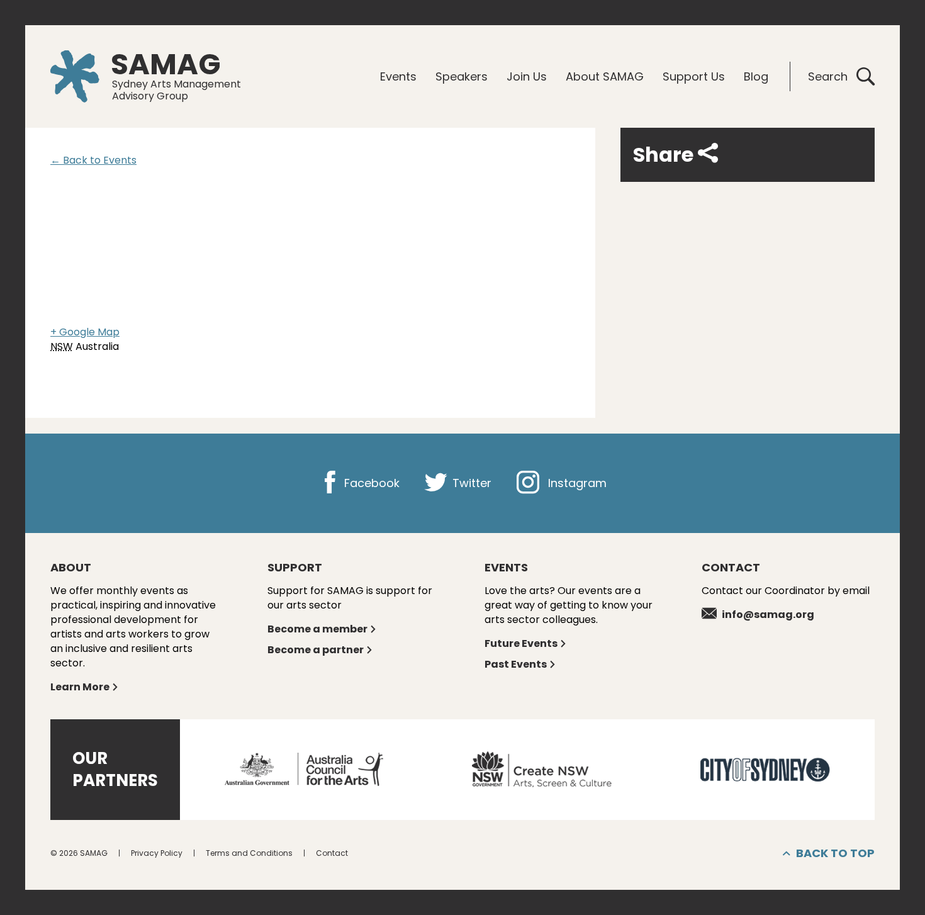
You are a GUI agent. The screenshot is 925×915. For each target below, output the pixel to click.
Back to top (835, 853)
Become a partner (315, 650)
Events (398, 76)
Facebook (370, 483)
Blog (756, 76)
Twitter (470, 483)
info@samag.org (768, 614)
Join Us (527, 76)
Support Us (694, 76)
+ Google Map (85, 332)
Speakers (461, 76)
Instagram (576, 483)
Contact (332, 853)
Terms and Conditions (249, 853)
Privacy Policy (156, 853)
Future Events (521, 643)
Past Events (516, 664)
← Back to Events (93, 160)
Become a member (317, 629)
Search (828, 76)
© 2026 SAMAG (79, 853)
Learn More (79, 687)
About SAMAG (605, 76)
